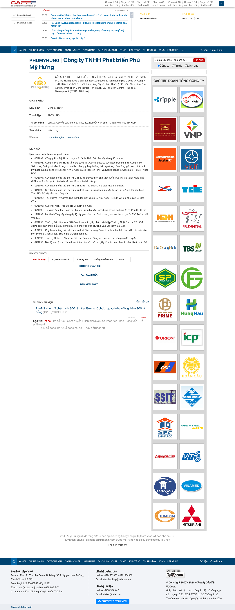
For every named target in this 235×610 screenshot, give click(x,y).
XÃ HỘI (22, 50)
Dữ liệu (203, 49)
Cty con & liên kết (60, 259)
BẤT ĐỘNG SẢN (54, 50)
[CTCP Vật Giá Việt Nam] (192, 138)
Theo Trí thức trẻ (117, 545)
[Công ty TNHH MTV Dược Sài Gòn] (165, 436)
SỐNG (161, 50)
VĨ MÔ (123, 50)
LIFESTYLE (172, 50)
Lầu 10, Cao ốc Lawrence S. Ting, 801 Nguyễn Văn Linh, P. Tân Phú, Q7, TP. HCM (92, 122)
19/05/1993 (53, 115)
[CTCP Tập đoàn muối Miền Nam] (192, 406)
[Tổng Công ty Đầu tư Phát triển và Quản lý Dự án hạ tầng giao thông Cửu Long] (165, 194)
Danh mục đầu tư (24, 23)
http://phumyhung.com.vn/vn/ (63, 137)
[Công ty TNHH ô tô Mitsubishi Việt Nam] (192, 526)
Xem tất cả (142, 301)
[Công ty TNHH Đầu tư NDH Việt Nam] (165, 221)
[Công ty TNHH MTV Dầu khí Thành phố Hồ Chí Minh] (165, 286)
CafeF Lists (216, 49)
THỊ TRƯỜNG (149, 50)
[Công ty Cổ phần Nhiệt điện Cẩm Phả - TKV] (165, 377)
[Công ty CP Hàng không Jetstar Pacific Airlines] (165, 169)
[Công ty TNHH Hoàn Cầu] (192, 377)
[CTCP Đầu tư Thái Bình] (192, 258)
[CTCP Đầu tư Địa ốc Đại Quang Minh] (165, 250)
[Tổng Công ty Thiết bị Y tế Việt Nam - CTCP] (192, 491)
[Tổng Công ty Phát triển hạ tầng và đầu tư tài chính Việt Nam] (192, 169)
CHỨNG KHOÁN (36, 50)
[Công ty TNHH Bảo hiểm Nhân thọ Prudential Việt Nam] (192, 228)
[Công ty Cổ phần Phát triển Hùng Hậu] (192, 315)
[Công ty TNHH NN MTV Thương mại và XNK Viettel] (192, 428)
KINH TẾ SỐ (134, 50)
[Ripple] (165, 102)
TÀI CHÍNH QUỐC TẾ (108, 50)
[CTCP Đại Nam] (192, 107)
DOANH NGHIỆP (72, 50)
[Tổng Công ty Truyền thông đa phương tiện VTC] (192, 464)
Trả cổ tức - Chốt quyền (67, 321)
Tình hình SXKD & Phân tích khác (103, 321)
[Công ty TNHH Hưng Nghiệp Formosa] (192, 288)
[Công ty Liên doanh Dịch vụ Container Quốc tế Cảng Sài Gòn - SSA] (165, 403)
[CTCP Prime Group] (165, 317)
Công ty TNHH (55, 107)
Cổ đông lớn (82, 259)
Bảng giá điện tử (24, 15)
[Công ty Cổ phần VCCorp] (175, 577)
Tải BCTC (123, 259)
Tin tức (178, 65)
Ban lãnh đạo (39, 259)
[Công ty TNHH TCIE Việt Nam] (192, 193)
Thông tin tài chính (103, 259)
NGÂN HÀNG (89, 50)
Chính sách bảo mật (21, 607)
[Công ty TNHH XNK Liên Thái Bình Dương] (165, 139)
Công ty (164, 65)
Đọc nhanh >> (121, 10)
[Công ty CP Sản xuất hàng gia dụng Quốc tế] (192, 344)
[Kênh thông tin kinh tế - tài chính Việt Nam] (23, 4)
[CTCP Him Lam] (165, 522)
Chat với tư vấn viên (114, 601)
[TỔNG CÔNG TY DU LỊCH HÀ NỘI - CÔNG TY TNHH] (165, 495)
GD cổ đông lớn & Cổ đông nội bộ (61, 328)
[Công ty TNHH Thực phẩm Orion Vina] (165, 342)
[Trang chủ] (14, 49)
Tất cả (47, 321)
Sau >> (143, 318)
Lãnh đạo (192, 65)
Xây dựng (53, 130)
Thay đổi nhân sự (94, 328)
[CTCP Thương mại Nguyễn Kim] (165, 458)
